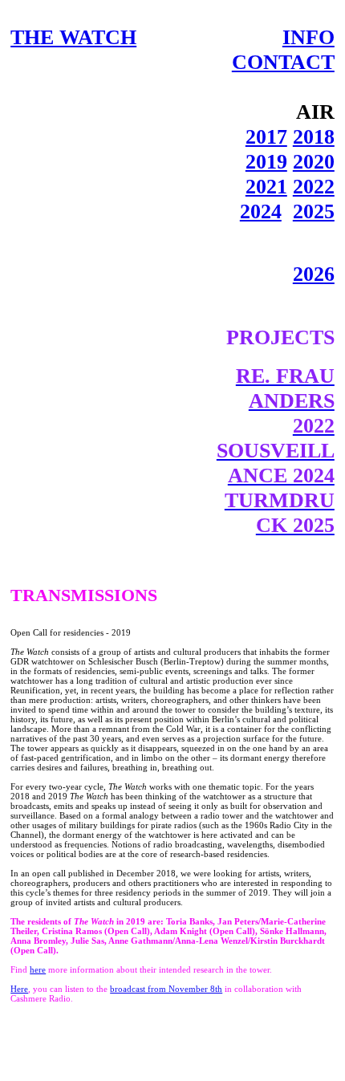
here (38, 969)
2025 (314, 211)
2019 (266, 161)
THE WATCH (73, 37)
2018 (314, 136)
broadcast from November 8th (166, 989)
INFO (308, 37)
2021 (266, 186)
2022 (314, 186)
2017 (266, 136)
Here (19, 989)
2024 (261, 211)
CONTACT (283, 62)
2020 (314, 161)
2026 (314, 274)
